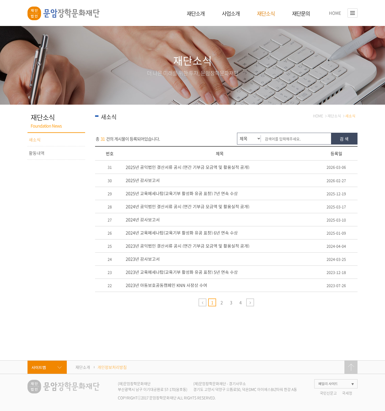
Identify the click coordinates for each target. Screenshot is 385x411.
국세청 (347, 393)
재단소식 (266, 13)
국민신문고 (328, 393)
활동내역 (37, 153)
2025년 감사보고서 (143, 180)
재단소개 (196, 13)
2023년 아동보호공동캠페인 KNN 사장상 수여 (166, 285)
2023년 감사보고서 (143, 259)
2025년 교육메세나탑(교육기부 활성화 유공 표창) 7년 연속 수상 (182, 193)
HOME (335, 13)
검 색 (344, 139)
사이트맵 (47, 367)
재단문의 (301, 13)
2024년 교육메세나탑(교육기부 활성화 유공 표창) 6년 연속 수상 (182, 233)
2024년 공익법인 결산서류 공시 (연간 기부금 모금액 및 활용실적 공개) (187, 206)
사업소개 (231, 13)
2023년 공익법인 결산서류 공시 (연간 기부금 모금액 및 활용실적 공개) (187, 246)
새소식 (35, 139)
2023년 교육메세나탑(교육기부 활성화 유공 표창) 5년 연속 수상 (182, 272)
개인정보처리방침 (112, 367)
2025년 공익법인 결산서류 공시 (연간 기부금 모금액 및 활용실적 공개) (187, 167)
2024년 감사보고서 (143, 219)
